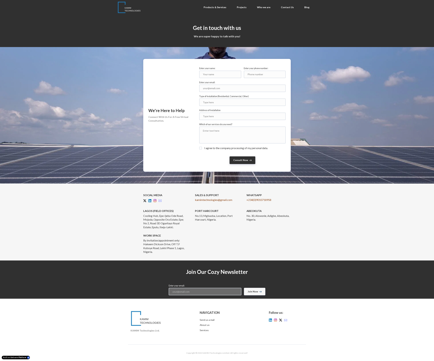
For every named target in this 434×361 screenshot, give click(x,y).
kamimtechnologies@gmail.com (213, 199)
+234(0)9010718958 (258, 199)
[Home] (130, 7)
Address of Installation (210, 110)
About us (205, 324)
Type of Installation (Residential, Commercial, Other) (224, 96)
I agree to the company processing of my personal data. (236, 148)
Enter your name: (207, 68)
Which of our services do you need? (215, 124)
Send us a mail (207, 319)
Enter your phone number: (256, 68)
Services (204, 330)
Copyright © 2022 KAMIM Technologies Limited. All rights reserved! (217, 353)
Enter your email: (207, 82)
